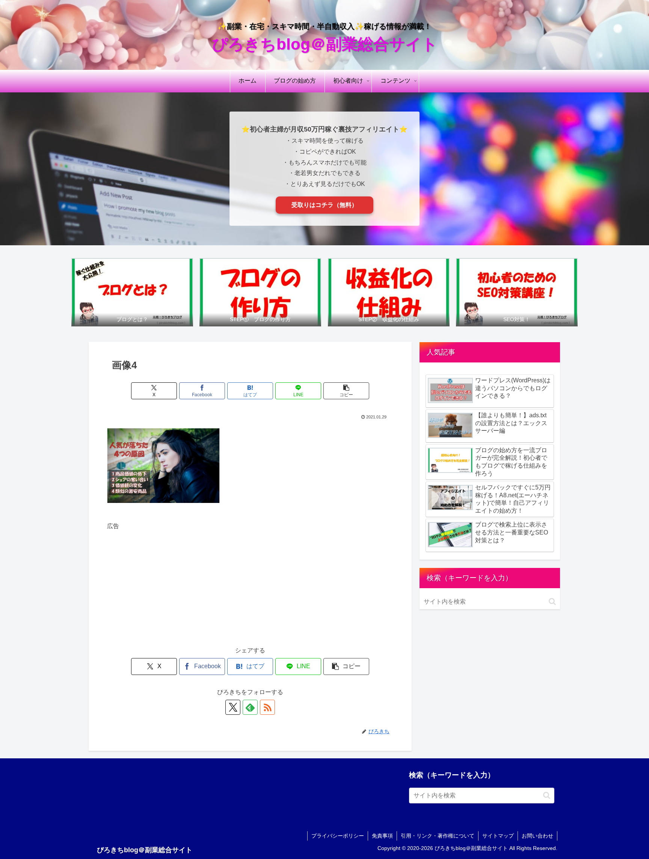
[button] (346, 390)
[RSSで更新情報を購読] (267, 707)
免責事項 (382, 836)
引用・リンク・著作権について (437, 836)
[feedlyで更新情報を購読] (250, 707)
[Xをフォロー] (232, 707)
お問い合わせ (537, 836)
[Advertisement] (250, 584)
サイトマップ (498, 836)
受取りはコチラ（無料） (324, 205)
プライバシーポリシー (337, 836)
